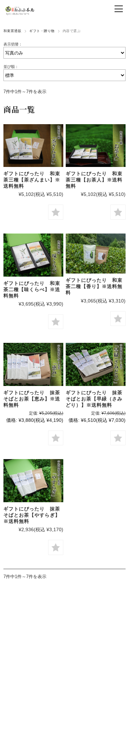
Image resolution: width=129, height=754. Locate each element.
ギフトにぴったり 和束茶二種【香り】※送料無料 (94, 286)
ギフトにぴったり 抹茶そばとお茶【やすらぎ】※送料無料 (31, 515)
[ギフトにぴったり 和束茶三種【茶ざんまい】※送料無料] (33, 145)
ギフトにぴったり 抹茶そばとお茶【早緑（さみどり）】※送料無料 (94, 399)
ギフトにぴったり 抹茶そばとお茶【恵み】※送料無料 (31, 399)
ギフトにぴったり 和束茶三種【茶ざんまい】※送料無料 (31, 180)
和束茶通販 (12, 31)
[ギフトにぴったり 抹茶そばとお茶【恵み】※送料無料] (33, 364)
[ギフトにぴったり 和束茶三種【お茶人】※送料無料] (96, 145)
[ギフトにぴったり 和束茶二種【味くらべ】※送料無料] (33, 255)
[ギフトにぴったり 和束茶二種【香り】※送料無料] (96, 254)
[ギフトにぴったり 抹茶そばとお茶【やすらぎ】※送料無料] (33, 480)
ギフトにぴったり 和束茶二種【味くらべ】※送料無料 (31, 289)
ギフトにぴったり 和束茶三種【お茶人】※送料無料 (94, 180)
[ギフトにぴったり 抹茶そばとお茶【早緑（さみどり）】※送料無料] (96, 364)
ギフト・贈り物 (41, 31)
